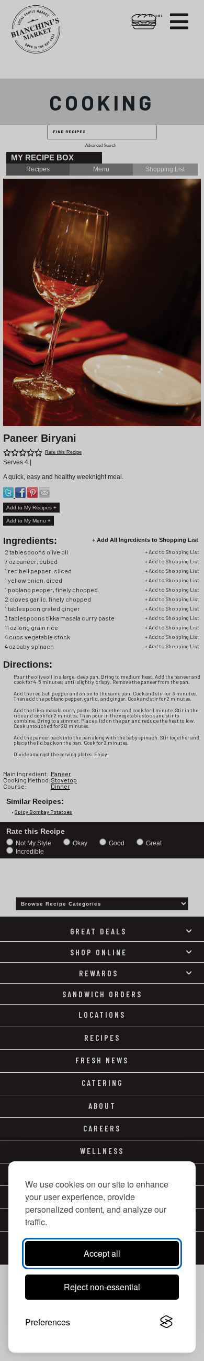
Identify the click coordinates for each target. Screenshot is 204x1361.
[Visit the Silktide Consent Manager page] (166, 1322)
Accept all (102, 1253)
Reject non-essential (102, 1287)
